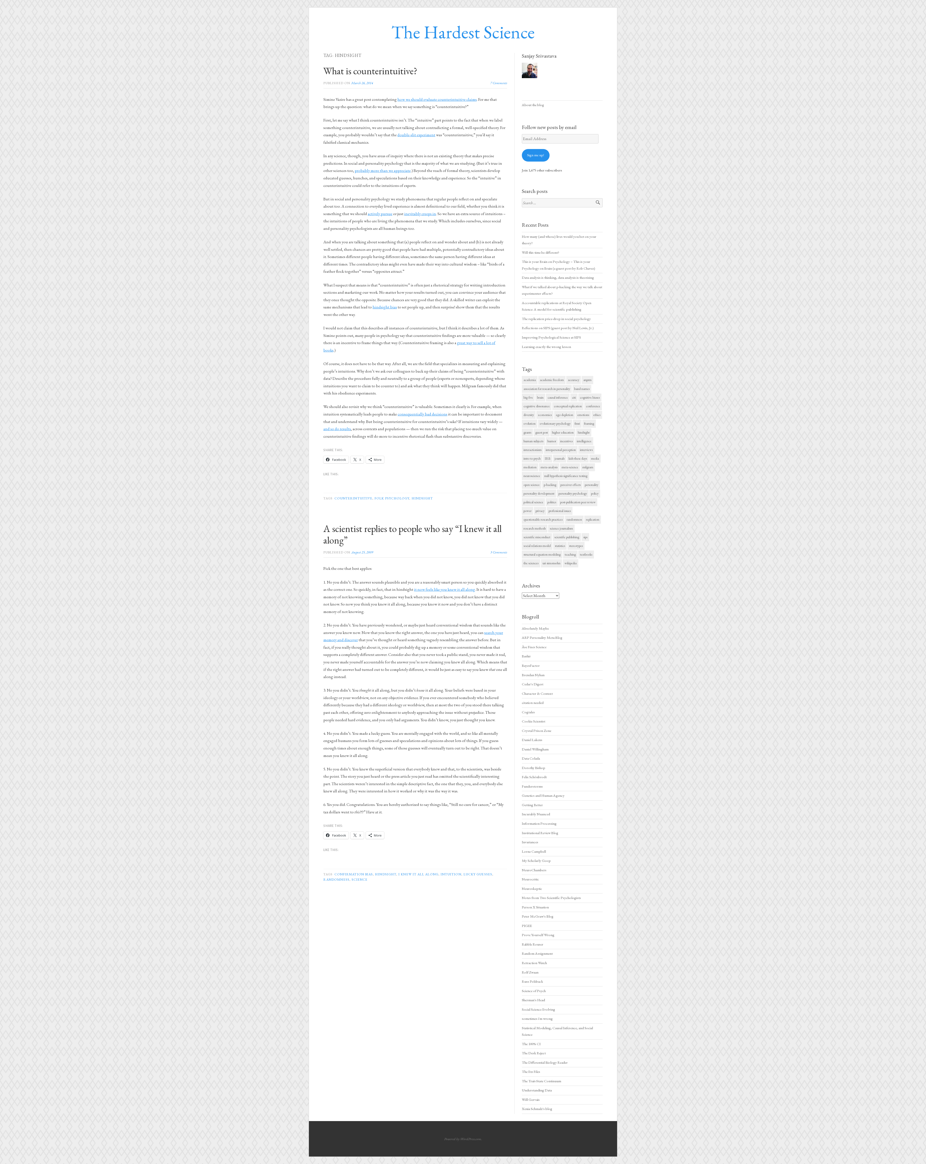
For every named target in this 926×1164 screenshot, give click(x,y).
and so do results (337, 428)
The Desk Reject (534, 1053)
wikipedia (571, 563)
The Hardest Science (463, 32)
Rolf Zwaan (530, 972)
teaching (570, 554)
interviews (586, 450)
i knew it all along (418, 874)
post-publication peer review (578, 502)
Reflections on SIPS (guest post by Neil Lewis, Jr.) (558, 328)
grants (527, 432)
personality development (539, 493)
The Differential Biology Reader (545, 1062)
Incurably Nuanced (536, 814)
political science (533, 502)
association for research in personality (547, 389)
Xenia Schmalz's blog (537, 1108)
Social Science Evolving (538, 1009)
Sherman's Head (533, 1000)
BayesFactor (531, 665)
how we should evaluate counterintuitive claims (437, 99)
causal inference (558, 397)
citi (574, 397)
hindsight (422, 498)
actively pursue (380, 213)
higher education (563, 432)
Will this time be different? (540, 252)
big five (528, 397)
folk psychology (391, 498)
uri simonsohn (551, 563)
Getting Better (532, 805)
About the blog (533, 104)
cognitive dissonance (537, 406)
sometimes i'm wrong (537, 1018)
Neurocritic (530, 879)
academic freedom (552, 380)
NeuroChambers (534, 870)
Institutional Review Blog (540, 832)
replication (592, 519)
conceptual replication (568, 406)
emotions (583, 415)
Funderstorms (532, 786)
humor (551, 441)
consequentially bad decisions (422, 414)
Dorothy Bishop (533, 767)
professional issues (560, 511)
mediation (530, 467)
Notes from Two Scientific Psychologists (551, 897)
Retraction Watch (534, 962)
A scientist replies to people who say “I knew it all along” (412, 534)
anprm (587, 380)
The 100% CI (531, 1043)
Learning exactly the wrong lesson (546, 346)
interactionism (533, 450)
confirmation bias (353, 874)
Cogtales (528, 712)
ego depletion (564, 415)
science (360, 879)
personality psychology (572, 493)
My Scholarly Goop (536, 860)
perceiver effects (570, 485)
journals (560, 458)
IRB (548, 458)
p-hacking (550, 485)
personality (591, 485)
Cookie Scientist (533, 721)
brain (540, 397)
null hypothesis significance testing (565, 476)
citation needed (533, 702)
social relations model (537, 546)
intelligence (584, 441)
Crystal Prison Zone (536, 730)
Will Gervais (531, 1099)
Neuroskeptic (532, 888)
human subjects (533, 441)
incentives (566, 441)
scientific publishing (566, 537)
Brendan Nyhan (533, 675)
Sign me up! (535, 155)
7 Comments (498, 83)
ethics (596, 415)
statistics (560, 546)
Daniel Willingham (535, 749)
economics (545, 415)
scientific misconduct (537, 537)
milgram (587, 467)
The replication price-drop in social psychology (556, 318)
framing (589, 423)
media (595, 458)
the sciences (531, 563)
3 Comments (498, 552)
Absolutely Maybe (535, 628)
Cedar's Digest (532, 684)
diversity (529, 415)
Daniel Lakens (532, 739)
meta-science (570, 467)
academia (530, 380)
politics (551, 502)
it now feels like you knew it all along (444, 589)
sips (585, 537)
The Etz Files (531, 1071)
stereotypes (576, 546)
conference (593, 406)
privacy (540, 511)
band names (582, 389)
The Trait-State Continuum (541, 1081)
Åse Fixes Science (534, 647)
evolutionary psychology (555, 423)
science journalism (561, 528)
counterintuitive (353, 498)
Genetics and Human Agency (543, 795)
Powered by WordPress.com (462, 1139)
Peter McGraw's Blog (537, 916)
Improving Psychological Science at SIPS (551, 337)
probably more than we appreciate (383, 170)
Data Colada (531, 758)
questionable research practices (543, 519)
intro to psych (532, 458)
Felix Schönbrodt (534, 777)
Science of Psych (534, 990)
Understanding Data (537, 1090)
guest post (541, 432)
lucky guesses (477, 874)
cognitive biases (590, 397)
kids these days (578, 458)
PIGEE (527, 925)
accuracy (573, 380)
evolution (530, 423)
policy (595, 493)
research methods (535, 528)
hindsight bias (385, 307)
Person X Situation (535, 907)
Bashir (526, 656)
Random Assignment (537, 953)
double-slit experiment (416, 134)
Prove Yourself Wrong (538, 935)
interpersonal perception (561, 450)
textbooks (586, 554)
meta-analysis (549, 467)
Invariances (530, 842)
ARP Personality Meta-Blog (542, 637)
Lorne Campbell (534, 851)
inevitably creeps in (420, 213)
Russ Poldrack (532, 981)
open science (532, 485)
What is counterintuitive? (370, 71)
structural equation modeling (542, 554)
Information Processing (539, 823)
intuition (451, 874)
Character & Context (537, 693)
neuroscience (532, 476)
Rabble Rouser (532, 944)
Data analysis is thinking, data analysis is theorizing (558, 277)
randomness (336, 879)
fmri (577, 423)
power (527, 511)
